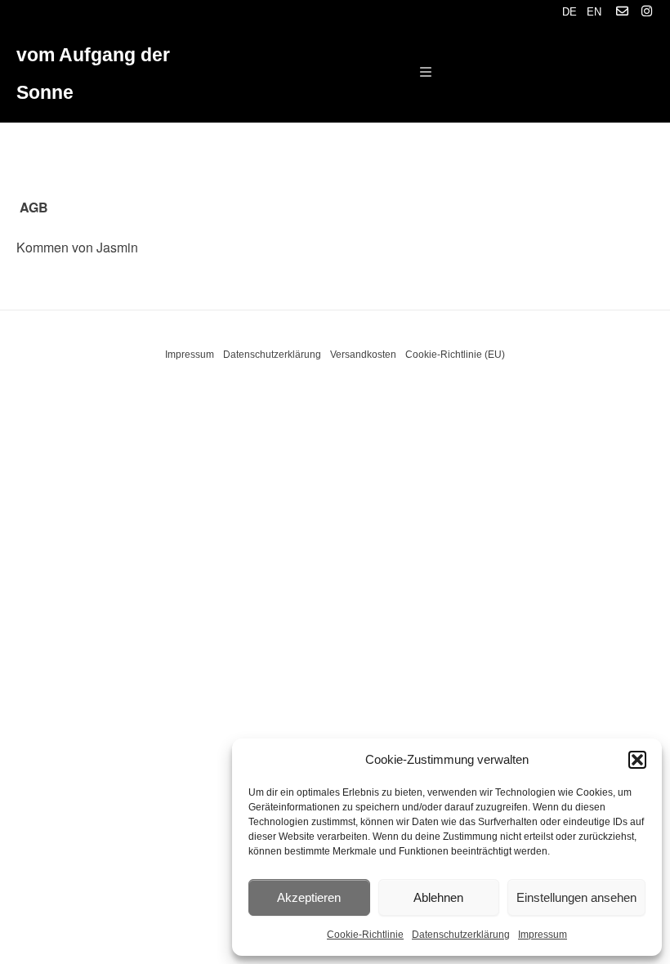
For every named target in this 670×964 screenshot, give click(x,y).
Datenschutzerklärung (461, 934)
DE (569, 12)
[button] (637, 760)
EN (594, 12)
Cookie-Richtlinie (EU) (455, 354)
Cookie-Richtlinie (365, 934)
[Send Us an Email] (622, 12)
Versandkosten (363, 354)
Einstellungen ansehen (576, 897)
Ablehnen (438, 897)
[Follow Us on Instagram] (647, 12)
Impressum (542, 934)
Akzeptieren (309, 897)
